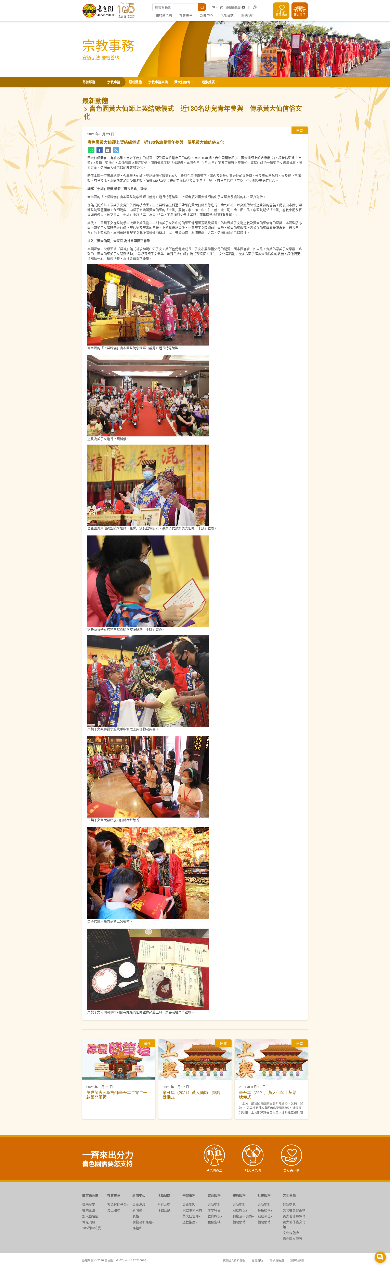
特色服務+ (265, 1210)
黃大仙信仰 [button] (182, 82)
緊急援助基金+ (118, 1204)
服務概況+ (240, 1210)
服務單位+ (265, 1216)
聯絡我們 (247, 15)
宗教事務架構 (158, 82)
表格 (135, 1216)
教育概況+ (215, 1216)
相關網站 (239, 1222)
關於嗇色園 (164, 15)
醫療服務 (239, 1195)
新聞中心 (206, 15)
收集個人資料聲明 (233, 1260)
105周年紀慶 (91, 1228)
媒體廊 (137, 1228)
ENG (213, 7)
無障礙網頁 (297, 1260)
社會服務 (264, 1195)
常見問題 (88, 1222)
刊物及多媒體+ (143, 1222)
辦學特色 (214, 1210)
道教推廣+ (189, 1222)
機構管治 (88, 1210)
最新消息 (138, 1204)
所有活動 (163, 1204)
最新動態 (135, 82)
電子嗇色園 (277, 1260)
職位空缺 (214, 1222)
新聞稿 (137, 1210)
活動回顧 (163, 1210)
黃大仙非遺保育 (294, 1216)
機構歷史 (88, 1204)
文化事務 (289, 1195)
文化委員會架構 (294, 1210)
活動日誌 (227, 15)
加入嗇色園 (90, 1216)
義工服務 (113, 1210)
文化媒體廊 (291, 1232)
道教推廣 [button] (208, 82)
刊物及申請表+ (243, 1216)
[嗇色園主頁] (98, 9)
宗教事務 (188, 1195)
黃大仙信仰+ (191, 1216)
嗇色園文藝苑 (292, 1238)
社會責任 (185, 15)
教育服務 (214, 1195)
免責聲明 (257, 1260)
